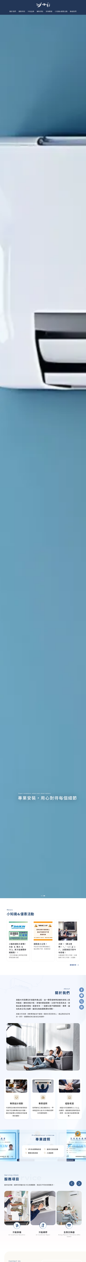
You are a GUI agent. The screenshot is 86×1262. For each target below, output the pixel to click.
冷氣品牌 (31, 11)
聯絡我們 (73, 11)
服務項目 (22, 11)
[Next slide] (79, 1183)
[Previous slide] (71, 1183)
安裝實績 (49, 11)
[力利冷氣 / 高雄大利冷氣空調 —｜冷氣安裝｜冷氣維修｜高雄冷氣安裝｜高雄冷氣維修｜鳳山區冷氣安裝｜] (43, 4)
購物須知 (40, 11)
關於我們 (12, 11)
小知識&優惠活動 (61, 11)
